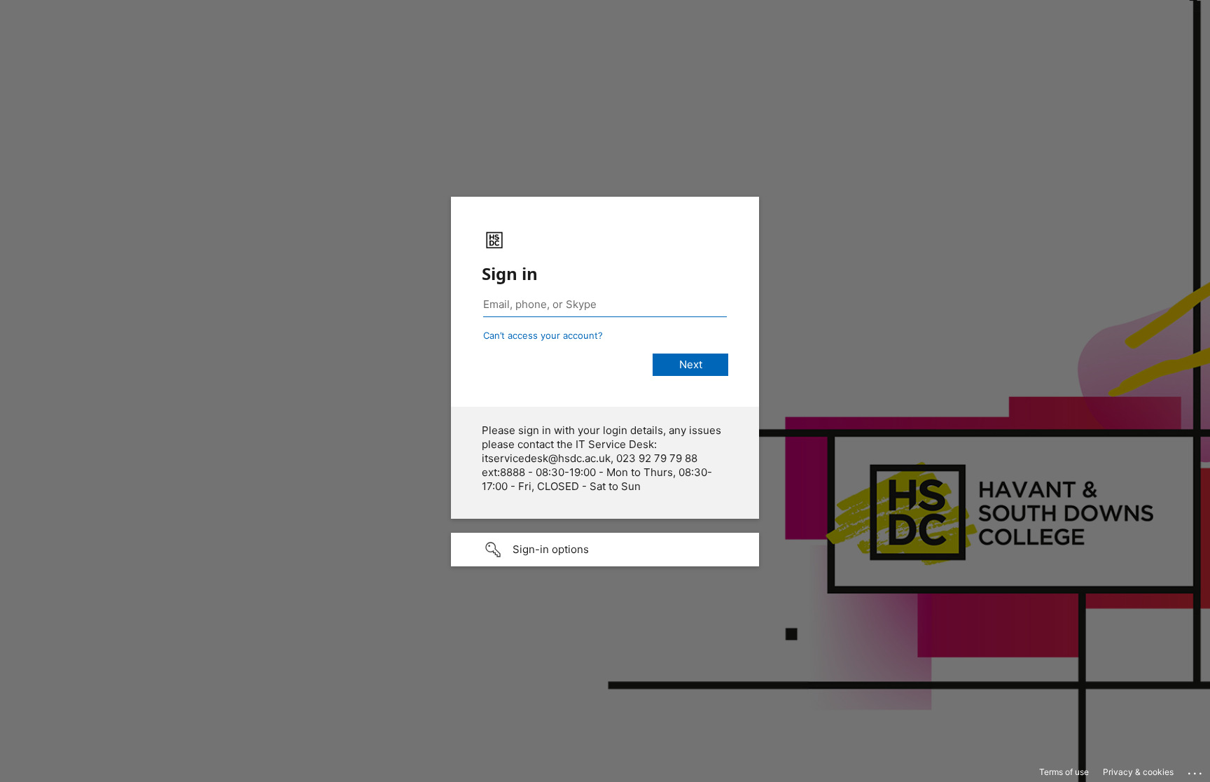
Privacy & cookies (1138, 772)
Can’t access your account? (543, 335)
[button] (605, 549)
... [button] (1196, 770)
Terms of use (1064, 772)
